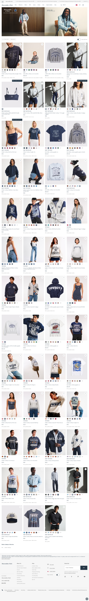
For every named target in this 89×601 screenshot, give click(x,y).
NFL (2, 547)
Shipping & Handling (36, 571)
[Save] (20, 44)
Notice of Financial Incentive (70, 573)
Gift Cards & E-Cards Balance (37, 577)
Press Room (19, 579)
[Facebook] (71, 576)
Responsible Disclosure (11, 591)
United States (52, 571)
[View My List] (80, 5)
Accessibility (19, 573)
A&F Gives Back (20, 571)
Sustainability (19, 581)
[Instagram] (65, 576)
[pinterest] (78, 576)
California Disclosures (21, 583)
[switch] (47, 574)
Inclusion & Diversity (21, 575)
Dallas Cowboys (8, 547)
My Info (33, 579)
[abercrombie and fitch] (7, 5)
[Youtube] (84, 576)
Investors (18, 577)
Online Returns (35, 573)
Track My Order (35, 575)
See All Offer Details (6, 558)
